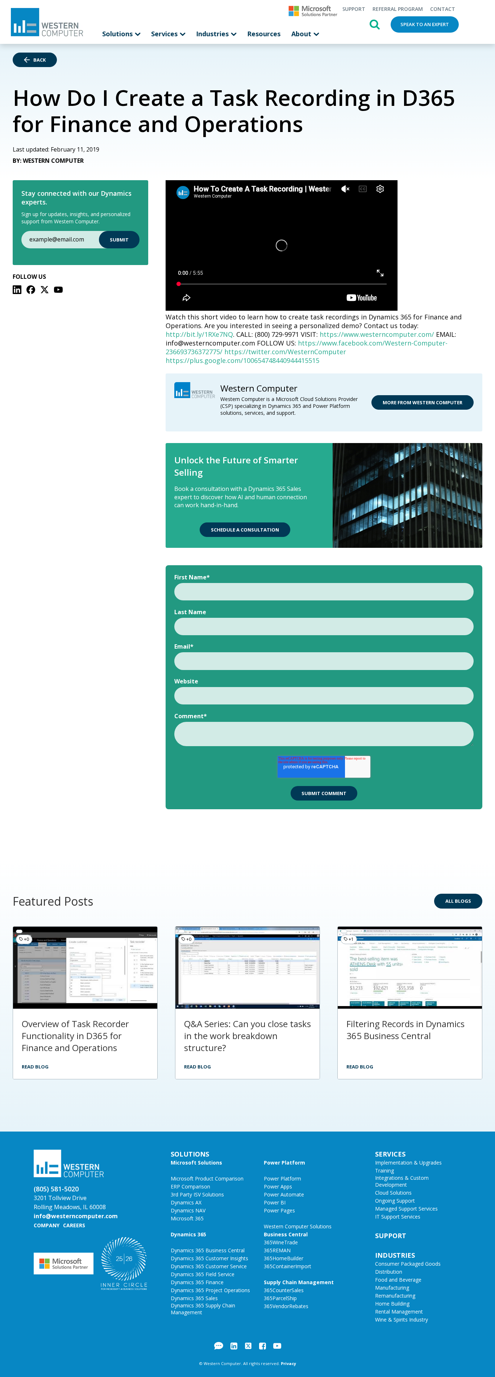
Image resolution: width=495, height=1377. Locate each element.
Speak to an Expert (424, 24)
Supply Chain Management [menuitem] (299, 1282)
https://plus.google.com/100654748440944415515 (242, 360)
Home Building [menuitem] (392, 1303)
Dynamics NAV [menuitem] (188, 1210)
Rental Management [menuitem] (399, 1311)
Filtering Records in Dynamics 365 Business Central (405, 1030)
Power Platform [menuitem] (284, 1162)
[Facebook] (30, 289)
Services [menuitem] (165, 33)
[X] (44, 289)
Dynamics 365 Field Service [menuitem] (202, 1274)
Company (46, 1225)
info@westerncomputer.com (76, 1216)
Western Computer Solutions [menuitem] (298, 1226)
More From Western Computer (422, 402)
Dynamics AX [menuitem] (186, 1202)
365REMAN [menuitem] (277, 1250)
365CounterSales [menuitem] (284, 1290)
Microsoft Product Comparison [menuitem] (207, 1178)
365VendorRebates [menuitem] (286, 1306)
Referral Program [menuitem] (398, 8)
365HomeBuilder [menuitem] (283, 1258)
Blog (218, 1346)
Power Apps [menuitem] (278, 1186)
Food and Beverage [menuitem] (398, 1279)
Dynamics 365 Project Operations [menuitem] (210, 1290)
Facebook (262, 1346)
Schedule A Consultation (245, 529)
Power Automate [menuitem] (284, 1194)
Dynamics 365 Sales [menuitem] (194, 1298)
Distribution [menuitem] (388, 1271)
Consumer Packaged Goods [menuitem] (408, 1263)
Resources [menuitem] (263, 33)
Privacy (288, 1363)
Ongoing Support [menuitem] (395, 1200)
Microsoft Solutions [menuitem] (196, 1162)
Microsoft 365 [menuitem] (187, 1218)
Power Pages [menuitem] (279, 1210)
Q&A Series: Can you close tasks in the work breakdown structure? (247, 1036)
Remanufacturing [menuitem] (395, 1295)
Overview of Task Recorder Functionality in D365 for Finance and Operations (75, 1036)
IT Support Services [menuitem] (397, 1216)
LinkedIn (233, 1346)
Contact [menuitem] (442, 8)
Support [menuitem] (353, 8)
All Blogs (458, 901)
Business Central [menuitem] (286, 1234)
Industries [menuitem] (213, 33)
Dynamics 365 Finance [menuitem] (197, 1282)
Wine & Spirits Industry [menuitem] (401, 1319)
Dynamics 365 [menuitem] (188, 1234)
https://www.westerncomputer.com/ (377, 334)
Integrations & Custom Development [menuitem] (402, 1181)
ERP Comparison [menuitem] (190, 1186)
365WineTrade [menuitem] (281, 1242)
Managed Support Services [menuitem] (406, 1208)
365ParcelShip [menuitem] (280, 1298)
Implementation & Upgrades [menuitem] (408, 1162)
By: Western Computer (48, 161)
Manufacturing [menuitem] (392, 1287)
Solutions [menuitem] (118, 33)
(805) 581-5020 (56, 1188)
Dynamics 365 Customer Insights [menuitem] (209, 1258)
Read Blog (35, 1066)
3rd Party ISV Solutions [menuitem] (197, 1194)
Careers (74, 1225)
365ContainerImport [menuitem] (287, 1266)
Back (39, 60)
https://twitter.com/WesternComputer (285, 351)
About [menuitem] (302, 33)
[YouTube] (58, 289)
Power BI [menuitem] (275, 1202)
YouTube (277, 1346)
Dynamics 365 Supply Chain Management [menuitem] (203, 1309)
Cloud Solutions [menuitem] (393, 1192)
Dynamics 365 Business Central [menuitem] (208, 1250)
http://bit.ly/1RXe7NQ (199, 334)
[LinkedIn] (17, 289)
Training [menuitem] (384, 1170)
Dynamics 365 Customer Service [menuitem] (209, 1266)
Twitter (248, 1345)
